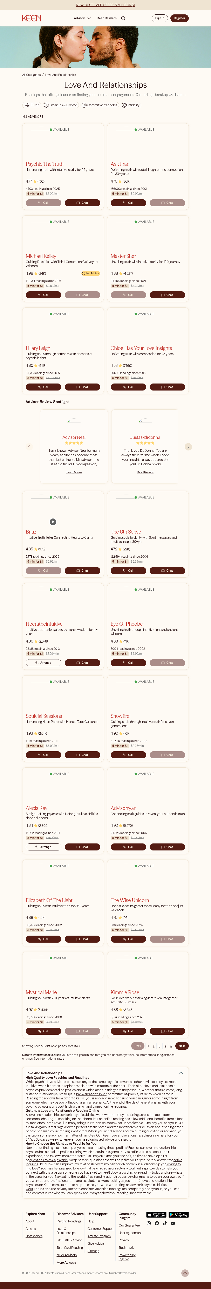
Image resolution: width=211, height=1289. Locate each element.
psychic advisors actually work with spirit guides (126, 1168)
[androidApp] (179, 1216)
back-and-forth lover (91, 1094)
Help (91, 1221)
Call (45, 203)
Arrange (45, 663)
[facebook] (156, 1224)
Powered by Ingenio (127, 1257)
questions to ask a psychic (48, 1160)
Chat (85, 203)
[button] (181, 1073)
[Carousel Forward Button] (188, 446)
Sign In (159, 18)
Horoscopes (34, 1236)
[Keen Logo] (31, 18)
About (30, 1221)
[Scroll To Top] (185, 1273)
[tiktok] (164, 1224)
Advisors (80, 18)
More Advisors (66, 1262)
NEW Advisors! (67, 1255)
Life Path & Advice (69, 1240)
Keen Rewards (107, 18)
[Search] (123, 18)
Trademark (126, 1248)
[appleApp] (156, 1216)
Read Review (74, 472)
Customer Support (101, 1229)
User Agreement (130, 1233)
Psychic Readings (69, 1221)
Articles (31, 1229)
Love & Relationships (66, 1231)
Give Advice (96, 1243)
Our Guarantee (129, 1225)
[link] (53, 521)
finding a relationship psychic (64, 1148)
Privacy (124, 1240)
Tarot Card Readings (70, 1248)
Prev (138, 1046)
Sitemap (93, 1251)
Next (182, 1046)
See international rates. (49, 1058)
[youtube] (172, 1224)
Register (179, 18)
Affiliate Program (99, 1236)
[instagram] (148, 1224)
